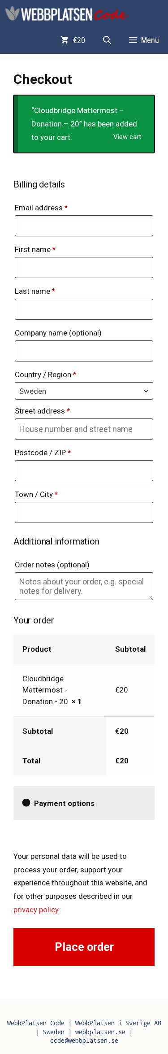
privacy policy (35, 909)
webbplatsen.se (100, 1032)
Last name (35, 291)
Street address (42, 410)
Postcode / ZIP (43, 452)
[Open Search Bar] (107, 40)
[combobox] (84, 391)
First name (35, 249)
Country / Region (45, 374)
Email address (41, 207)
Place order (84, 947)
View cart (127, 137)
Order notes (52, 564)
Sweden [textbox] (32, 391)
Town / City (36, 494)
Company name (58, 332)
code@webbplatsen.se (84, 1040)
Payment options (64, 803)
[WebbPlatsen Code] (66, 13)
